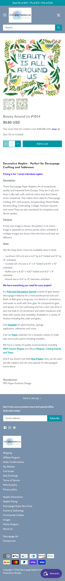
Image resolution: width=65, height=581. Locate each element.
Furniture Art (9, 540)
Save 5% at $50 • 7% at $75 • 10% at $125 (32, 2)
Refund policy (10, 484)
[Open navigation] (4, 15)
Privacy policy (10, 489)
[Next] (58, 68)
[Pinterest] (14, 427)
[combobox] (29, 28)
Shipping (7, 452)
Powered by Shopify (12, 573)
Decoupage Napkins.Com (31, 569)
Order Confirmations (13, 462)
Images (6, 519)
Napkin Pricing (10, 501)
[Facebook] (5, 427)
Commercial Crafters (13, 515)
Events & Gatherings (13, 510)
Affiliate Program (11, 457)
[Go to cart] (58, 15)
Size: (5, 134)
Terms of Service (11, 480)
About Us (8, 528)
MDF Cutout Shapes (13, 348)
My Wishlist (9, 466)
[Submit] (58, 28)
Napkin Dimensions (13, 497)
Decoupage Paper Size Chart (17, 506)
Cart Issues (8, 471)
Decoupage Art (10, 536)
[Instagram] (9, 427)
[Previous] (7, 68)
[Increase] (18, 144)
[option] (32, 68)
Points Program (11, 524)
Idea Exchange (10, 475)
